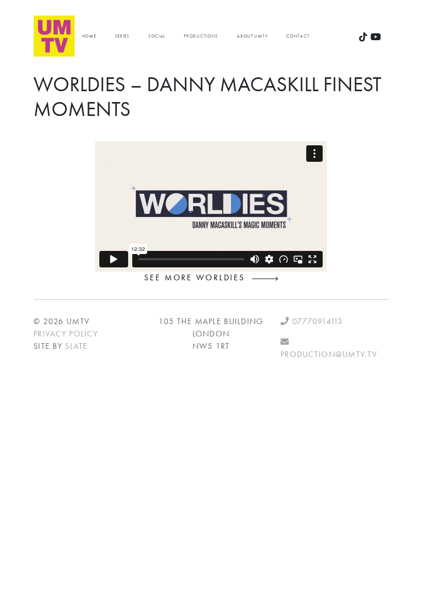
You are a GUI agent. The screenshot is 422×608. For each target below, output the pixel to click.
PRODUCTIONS (201, 36)
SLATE (76, 346)
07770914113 (316, 321)
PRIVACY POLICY (65, 333)
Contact (297, 36)
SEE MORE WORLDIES (198, 277)
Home (89, 36)
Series (122, 36)
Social (156, 36)
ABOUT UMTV (252, 36)
